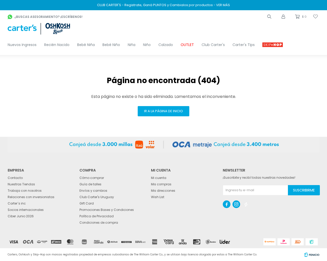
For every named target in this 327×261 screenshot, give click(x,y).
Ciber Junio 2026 (21, 216)
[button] (269, 16)
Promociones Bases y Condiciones (106, 210)
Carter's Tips (243, 44)
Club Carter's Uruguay (96, 197)
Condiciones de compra (98, 222)
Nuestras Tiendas (21, 184)
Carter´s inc (17, 203)
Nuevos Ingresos (22, 44)
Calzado (165, 44)
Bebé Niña (86, 44)
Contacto (15, 178)
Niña (131, 44)
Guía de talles (90, 184)
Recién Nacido (56, 44)
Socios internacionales (26, 210)
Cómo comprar (91, 178)
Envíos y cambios (93, 190)
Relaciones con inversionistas (31, 197)
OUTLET (187, 44)
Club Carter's (213, 44)
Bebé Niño (111, 44)
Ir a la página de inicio (163, 111)
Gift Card (86, 203)
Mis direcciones (163, 190)
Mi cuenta (158, 178)
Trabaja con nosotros (25, 190)
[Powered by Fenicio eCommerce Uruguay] (311, 254)
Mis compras (161, 184)
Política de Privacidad (96, 216)
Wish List (157, 197)
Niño (147, 44)
